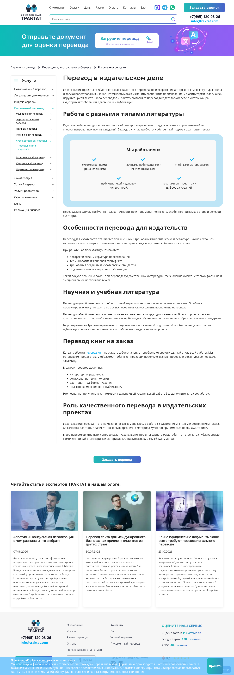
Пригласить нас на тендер (84, 650)
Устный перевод (25, 184)
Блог (113, 631)
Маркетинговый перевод (30, 169)
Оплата (72, 643)
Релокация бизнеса (27, 210)
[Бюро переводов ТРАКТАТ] (32, 12)
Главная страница (23, 67)
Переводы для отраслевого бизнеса (66, 67)
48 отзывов (179, 645)
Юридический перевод (29, 163)
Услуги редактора (26, 191)
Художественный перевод (31, 140)
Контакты (116, 625)
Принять (215, 666)
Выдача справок (25, 102)
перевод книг (95, 352)
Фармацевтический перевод (27, 121)
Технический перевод (29, 134)
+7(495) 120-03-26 (205, 17)
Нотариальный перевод (30, 89)
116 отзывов (191, 633)
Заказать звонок (204, 7)
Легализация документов (31, 95)
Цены (17, 203)
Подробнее (136, 672)
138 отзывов (191, 639)
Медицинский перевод (29, 113)
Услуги (71, 631)
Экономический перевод (30, 157)
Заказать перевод (117, 459)
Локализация (23, 178)
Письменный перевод (29, 108)
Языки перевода (78, 637)
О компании (75, 625)
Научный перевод (26, 128)
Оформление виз (25, 197)
